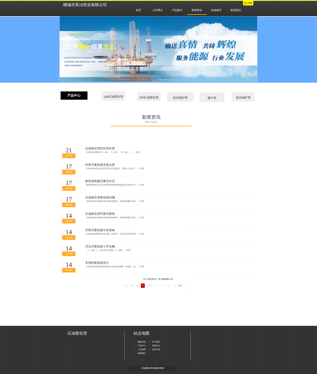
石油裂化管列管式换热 (100, 213)
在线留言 (216, 10)
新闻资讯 (197, 10)
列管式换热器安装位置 (100, 164)
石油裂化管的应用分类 (100, 148)
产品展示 (177, 10)
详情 (136, 152)
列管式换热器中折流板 (100, 230)
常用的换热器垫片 (97, 262)
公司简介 (158, 10)
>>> (149, 286)
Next (248, 49)
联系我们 (235, 10)
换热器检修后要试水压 (100, 181)
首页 (138, 10)
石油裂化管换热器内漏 (100, 197)
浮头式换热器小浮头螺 (100, 246)
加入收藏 (248, 3)
